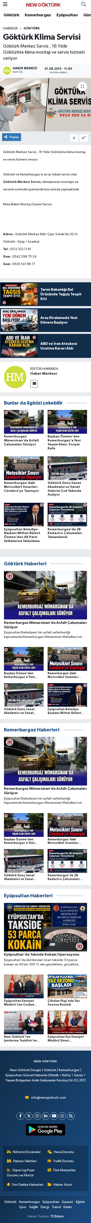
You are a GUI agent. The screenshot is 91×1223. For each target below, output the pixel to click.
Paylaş (14, 137)
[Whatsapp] (62, 1116)
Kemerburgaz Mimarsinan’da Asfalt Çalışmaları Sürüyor (21, 440)
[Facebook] (20, 1116)
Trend (56, 1207)
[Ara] (83, 5)
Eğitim (80, 1202)
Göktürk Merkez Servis (22, 182)
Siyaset (67, 1202)
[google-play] (45, 1130)
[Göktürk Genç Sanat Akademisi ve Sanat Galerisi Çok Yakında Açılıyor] (67, 468)
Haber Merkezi (43, 373)
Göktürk (11, 15)
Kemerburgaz (38, 15)
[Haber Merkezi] (15, 377)
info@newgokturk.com (48, 1097)
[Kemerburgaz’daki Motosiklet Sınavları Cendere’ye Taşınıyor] (24, 468)
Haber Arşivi (62, 1184)
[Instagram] (37, 1116)
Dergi (45, 1207)
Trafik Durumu (63, 1161)
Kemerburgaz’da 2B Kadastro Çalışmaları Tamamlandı (65, 533)
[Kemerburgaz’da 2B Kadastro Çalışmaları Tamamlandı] (67, 514)
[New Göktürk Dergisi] (43, 4)
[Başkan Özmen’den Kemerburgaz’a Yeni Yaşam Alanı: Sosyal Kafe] (67, 422)
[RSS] (71, 1116)
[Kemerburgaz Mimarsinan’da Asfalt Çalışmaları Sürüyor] (24, 422)
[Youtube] (54, 1116)
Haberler (10, 28)
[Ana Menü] (5, 5)
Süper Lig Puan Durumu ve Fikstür (21, 1172)
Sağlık (33, 1207)
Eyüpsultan (67, 15)
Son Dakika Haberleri (27, 1184)
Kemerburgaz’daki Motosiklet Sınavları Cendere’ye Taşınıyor (21, 487)
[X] (29, 1116)
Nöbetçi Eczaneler (27, 1152)
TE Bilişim (57, 1216)
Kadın (67, 1207)
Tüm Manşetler (64, 1170)
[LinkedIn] (45, 1116)
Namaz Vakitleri (25, 1161)
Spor (22, 1207)
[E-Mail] (34, 384)
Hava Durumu (64, 1152)
